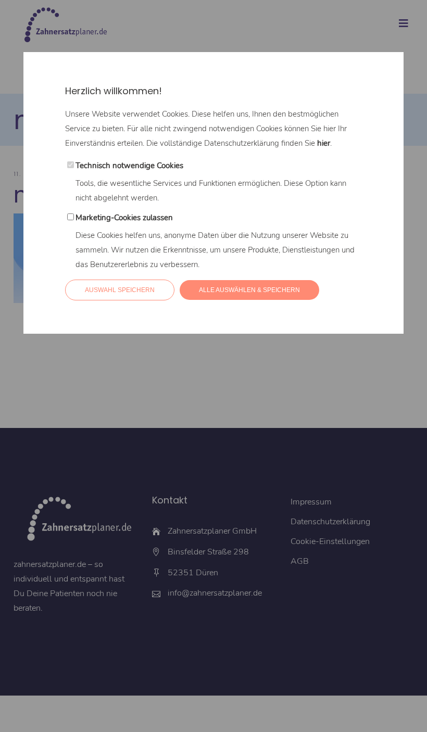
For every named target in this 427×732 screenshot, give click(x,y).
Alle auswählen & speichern (249, 290)
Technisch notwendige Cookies (129, 165)
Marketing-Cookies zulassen (124, 217)
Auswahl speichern (120, 290)
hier (323, 143)
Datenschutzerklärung (241, 143)
